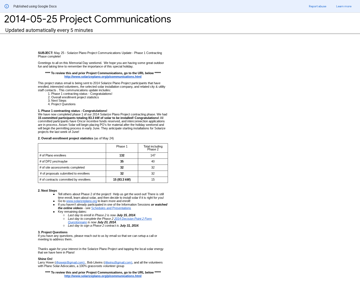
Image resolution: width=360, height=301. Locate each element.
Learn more (343, 6)
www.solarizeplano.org (81, 201)
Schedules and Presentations (111, 208)
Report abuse (317, 6)
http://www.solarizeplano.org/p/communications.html (102, 76)
